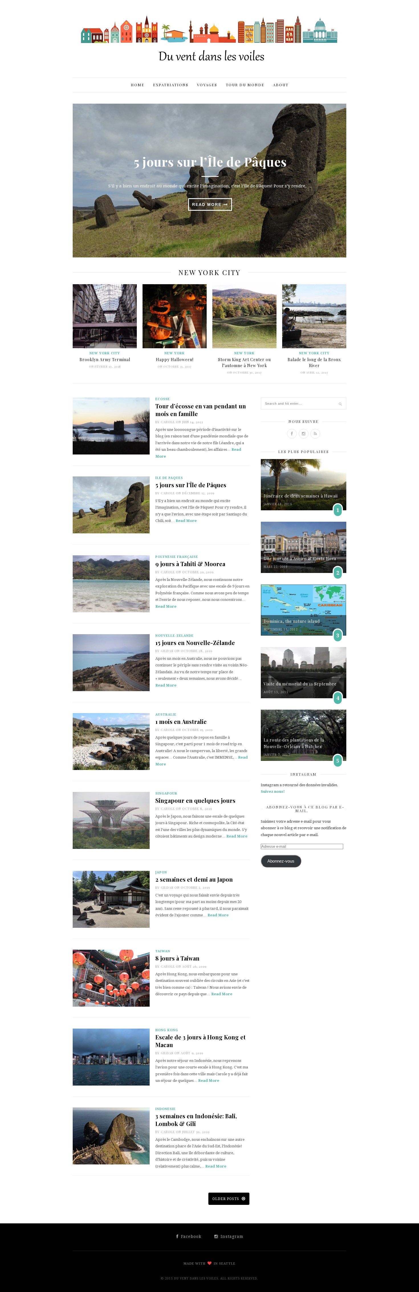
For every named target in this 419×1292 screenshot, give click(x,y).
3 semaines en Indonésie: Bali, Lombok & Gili (196, 1119)
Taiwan (162, 951)
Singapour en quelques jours (195, 800)
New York (174, 353)
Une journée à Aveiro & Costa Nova (300, 558)
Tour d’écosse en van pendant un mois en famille (200, 409)
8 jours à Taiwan (177, 958)
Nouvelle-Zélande (174, 636)
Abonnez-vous (280, 861)
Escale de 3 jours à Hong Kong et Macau (200, 1041)
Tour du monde (245, 84)
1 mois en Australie (181, 721)
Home (138, 84)
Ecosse (162, 399)
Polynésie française (176, 557)
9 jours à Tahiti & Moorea (190, 564)
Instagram (231, 1236)
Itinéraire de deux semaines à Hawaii (301, 496)
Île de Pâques (169, 478)
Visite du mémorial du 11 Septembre (300, 684)
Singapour (166, 793)
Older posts (226, 1199)
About (280, 84)
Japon (161, 872)
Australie (165, 714)
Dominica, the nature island (292, 621)
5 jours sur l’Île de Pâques (210, 161)
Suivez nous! (273, 791)
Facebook (190, 1236)
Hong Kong (166, 1030)
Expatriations (170, 84)
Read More (207, 204)
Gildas (167, 651)
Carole (168, 422)
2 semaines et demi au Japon (194, 879)
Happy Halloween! (175, 359)
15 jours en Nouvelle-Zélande (195, 642)
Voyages (207, 84)
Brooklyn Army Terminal (105, 359)
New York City (105, 353)
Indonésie (165, 1109)
